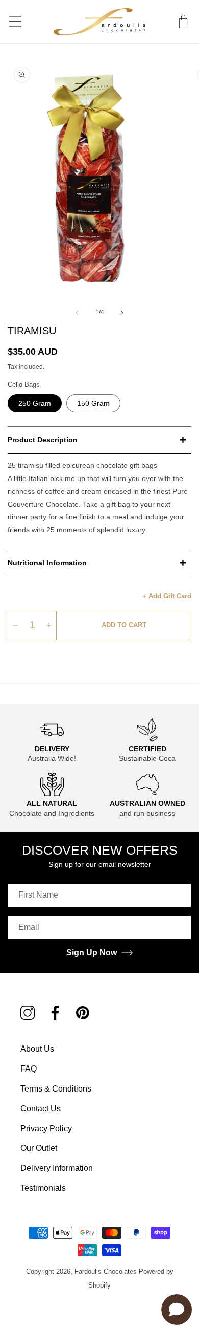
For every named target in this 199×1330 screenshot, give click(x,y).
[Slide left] (77, 312)
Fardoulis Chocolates (105, 1271)
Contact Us (40, 1108)
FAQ (28, 1068)
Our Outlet (38, 1148)
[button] (183, 21)
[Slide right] (122, 312)
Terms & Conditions (55, 1088)
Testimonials (43, 1188)
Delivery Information (56, 1168)
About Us (37, 1048)
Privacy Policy (46, 1128)
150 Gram (93, 403)
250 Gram (34, 403)
